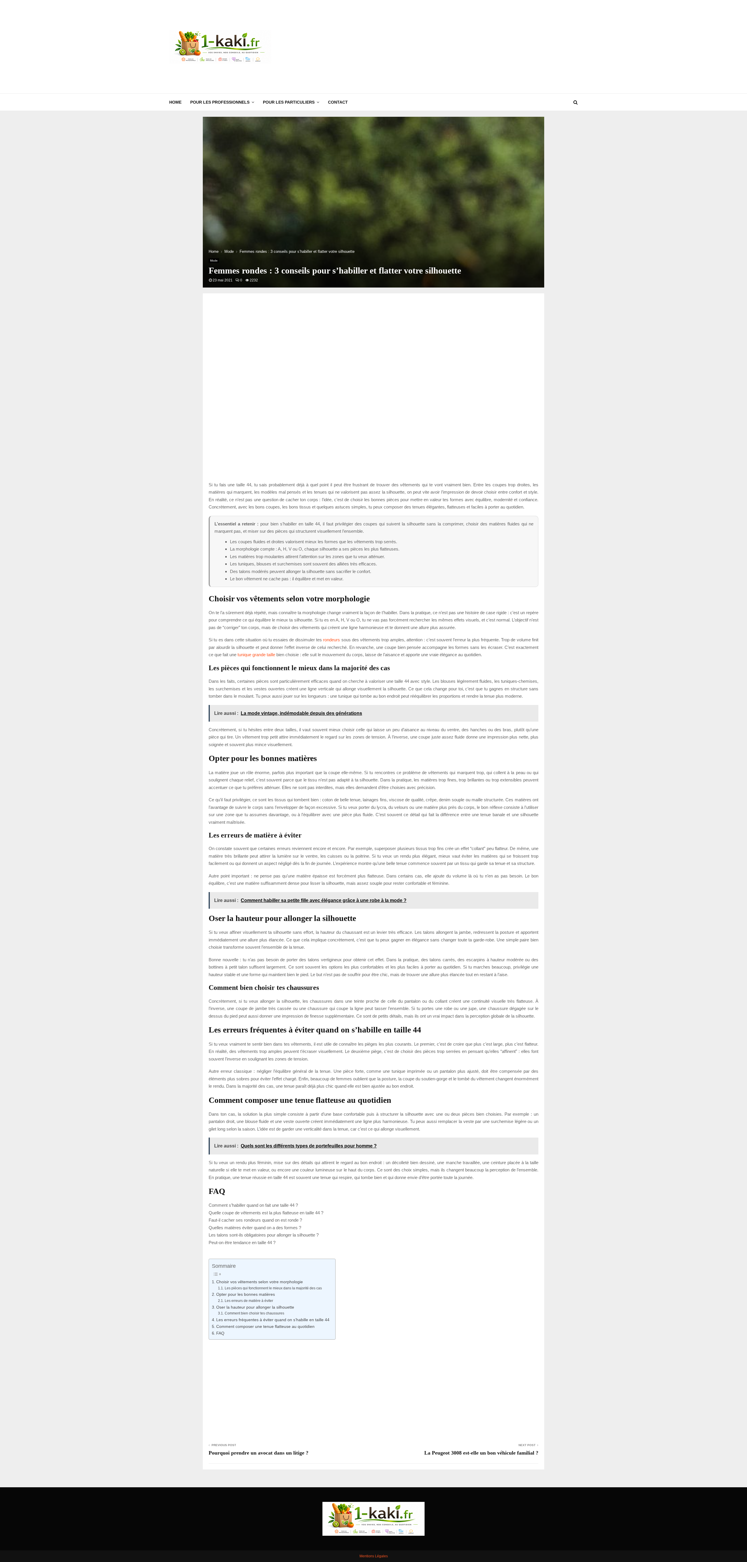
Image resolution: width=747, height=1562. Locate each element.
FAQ (220, 1333)
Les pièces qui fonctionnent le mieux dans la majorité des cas (273, 1288)
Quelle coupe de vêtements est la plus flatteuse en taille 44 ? (266, 1212)
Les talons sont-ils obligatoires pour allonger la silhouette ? (264, 1234)
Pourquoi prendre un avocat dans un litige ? (258, 1453)
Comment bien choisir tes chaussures (254, 1313)
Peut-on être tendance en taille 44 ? (242, 1242)
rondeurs (331, 639)
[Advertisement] (471, 47)
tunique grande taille (256, 654)
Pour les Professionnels (219, 102)
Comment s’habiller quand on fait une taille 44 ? (253, 1205)
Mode (214, 260)
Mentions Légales (373, 1556)
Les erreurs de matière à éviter (249, 1301)
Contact (338, 102)
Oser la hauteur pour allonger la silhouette (255, 1307)
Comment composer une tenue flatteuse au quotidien (265, 1326)
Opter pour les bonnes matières (245, 1294)
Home (175, 102)
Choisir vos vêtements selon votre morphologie (259, 1282)
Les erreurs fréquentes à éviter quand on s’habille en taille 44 (272, 1320)
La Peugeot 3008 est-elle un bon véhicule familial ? (481, 1453)
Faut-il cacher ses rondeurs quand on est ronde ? (255, 1220)
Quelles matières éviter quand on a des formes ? (255, 1227)
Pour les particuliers (289, 102)
